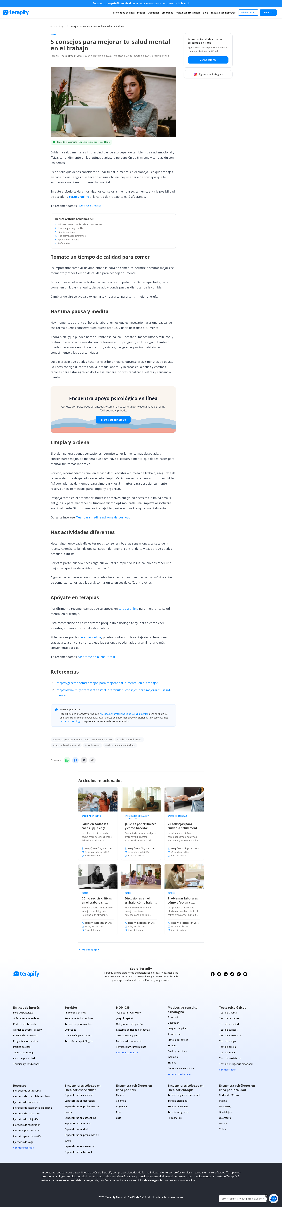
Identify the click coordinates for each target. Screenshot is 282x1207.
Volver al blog (90, 950)
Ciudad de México (229, 1095)
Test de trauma (228, 1012)
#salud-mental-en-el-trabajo (120, 745)
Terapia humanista (178, 1106)
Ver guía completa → (128, 1052)
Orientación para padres (78, 1035)
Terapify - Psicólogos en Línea (67, 55)
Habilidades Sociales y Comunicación (137, 817)
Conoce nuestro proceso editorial (94, 142)
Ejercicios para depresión (27, 1136)
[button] (273, 1198)
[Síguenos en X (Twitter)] (219, 974)
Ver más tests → (229, 1069)
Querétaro (225, 1117)
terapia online (128, 609)
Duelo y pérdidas (177, 1051)
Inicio (52, 26)
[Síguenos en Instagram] (239, 974)
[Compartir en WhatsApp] (67, 760)
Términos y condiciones (26, 1063)
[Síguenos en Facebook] (213, 974)
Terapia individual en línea (79, 1018)
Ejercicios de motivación (26, 1113)
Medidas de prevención (129, 1041)
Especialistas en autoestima (80, 1117)
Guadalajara (225, 1112)
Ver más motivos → (179, 1074)
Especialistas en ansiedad (79, 1095)
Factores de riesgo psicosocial (133, 1029)
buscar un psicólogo (70, 721)
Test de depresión (229, 1018)
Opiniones (153, 12)
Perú (118, 1112)
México (120, 1095)
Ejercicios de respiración (26, 1124)
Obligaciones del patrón (129, 1024)
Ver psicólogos (208, 60)
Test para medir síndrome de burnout (103, 517)
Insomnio (173, 1056)
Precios (141, 12)
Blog (205, 12)
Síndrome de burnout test (96, 657)
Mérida (223, 1123)
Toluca (222, 1129)
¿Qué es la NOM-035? (128, 1012)
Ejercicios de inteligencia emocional (32, 1107)
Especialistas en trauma (78, 1123)
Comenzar (268, 12)
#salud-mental (92, 745)
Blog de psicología (23, 1012)
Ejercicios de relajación (26, 1119)
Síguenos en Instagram (211, 74)
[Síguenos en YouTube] (245, 974)
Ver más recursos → (25, 1147)
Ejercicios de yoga (23, 1141)
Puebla (223, 1100)
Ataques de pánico (178, 1028)
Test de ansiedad (229, 1024)
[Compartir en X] (84, 760)
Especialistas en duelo (77, 1129)
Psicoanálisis (175, 1117)
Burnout (172, 1045)
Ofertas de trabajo (23, 1052)
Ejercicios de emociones (26, 1102)
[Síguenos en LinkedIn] (226, 974)
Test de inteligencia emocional (236, 1063)
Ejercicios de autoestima (27, 1090)
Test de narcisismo (230, 1058)
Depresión (173, 1022)
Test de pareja (227, 1046)
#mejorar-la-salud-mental (66, 745)
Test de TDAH (227, 1052)
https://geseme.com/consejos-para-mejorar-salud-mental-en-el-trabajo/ (107, 683)
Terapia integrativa (178, 1112)
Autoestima (174, 1034)
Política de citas (22, 1046)
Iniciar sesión (248, 12)
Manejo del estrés (178, 1039)
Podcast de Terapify (24, 1024)
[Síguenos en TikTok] (232, 974)
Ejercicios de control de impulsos (31, 1096)
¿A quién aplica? (124, 1018)
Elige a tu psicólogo (113, 419)
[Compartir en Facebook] (75, 760)
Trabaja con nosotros (223, 12)
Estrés (54, 34)
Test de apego (227, 1041)
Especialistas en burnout (78, 1152)
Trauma (172, 1062)
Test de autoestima (230, 1035)
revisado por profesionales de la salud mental (124, 713)
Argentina (121, 1106)
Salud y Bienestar (91, 816)
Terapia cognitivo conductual (184, 1095)
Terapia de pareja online (78, 1024)
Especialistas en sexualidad (80, 1146)
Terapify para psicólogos (79, 1041)
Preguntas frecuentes (188, 12)
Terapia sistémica (178, 1100)
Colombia (121, 1100)
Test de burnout (90, 206)
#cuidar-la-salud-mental (129, 739)
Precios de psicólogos (25, 1035)
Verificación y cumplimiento (131, 1046)
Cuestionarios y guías (128, 1035)
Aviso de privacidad (24, 1058)
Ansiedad (173, 1017)
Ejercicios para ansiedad (26, 1130)
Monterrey (225, 1106)
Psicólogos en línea (124, 12)
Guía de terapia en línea (26, 1018)
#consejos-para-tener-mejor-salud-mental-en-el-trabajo (82, 739)
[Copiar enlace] (92, 760)
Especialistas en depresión (80, 1100)
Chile (118, 1117)
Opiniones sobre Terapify (27, 1029)
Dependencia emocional (181, 1068)
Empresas (167, 12)
